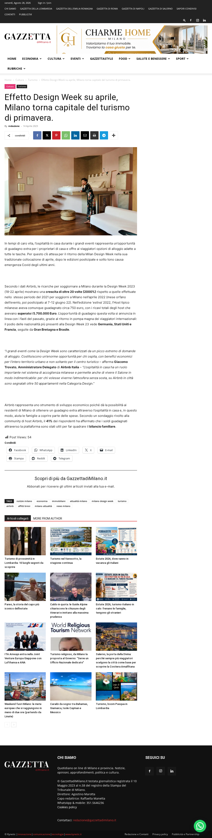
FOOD (123, 59)
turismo (122, 501)
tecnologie (58, 834)
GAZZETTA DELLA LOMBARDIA (36, 8)
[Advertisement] (176, 114)
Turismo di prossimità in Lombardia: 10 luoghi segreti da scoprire (24, 563)
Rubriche (14, 68)
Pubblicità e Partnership (185, 834)
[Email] (85, 135)
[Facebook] (191, 20)
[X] (47, 135)
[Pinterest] (56, 135)
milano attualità (43, 506)
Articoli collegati (17, 518)
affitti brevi (24, 506)
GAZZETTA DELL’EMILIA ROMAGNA (74, 8)
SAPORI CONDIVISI (186, 8)
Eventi (76, 59)
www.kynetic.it (73, 834)
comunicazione (41, 834)
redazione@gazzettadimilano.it (94, 820)
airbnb (10, 506)
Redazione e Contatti (136, 834)
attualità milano (78, 501)
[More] (113, 135)
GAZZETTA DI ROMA (107, 8)
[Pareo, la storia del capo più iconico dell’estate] (25, 587)
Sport (180, 59)
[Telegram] (104, 135)
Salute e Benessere (151, 59)
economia (42, 501)
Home (11, 59)
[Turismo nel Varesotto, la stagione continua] (70, 541)
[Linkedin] (204, 20)
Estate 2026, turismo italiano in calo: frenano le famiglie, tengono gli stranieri (115, 608)
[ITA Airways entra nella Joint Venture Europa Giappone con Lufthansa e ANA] (25, 636)
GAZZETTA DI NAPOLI (133, 8)
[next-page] (13, 724)
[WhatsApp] (66, 135)
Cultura (54, 59)
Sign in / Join (44, 2)
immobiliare (58, 501)
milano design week (102, 501)
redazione (14, 126)
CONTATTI (10, 14)
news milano (63, 506)
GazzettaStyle (101, 59)
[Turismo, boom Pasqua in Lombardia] (116, 686)
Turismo (32, 80)
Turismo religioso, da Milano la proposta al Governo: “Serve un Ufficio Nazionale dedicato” (69, 658)
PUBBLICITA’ (25, 14)
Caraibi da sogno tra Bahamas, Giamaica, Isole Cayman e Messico (69, 708)
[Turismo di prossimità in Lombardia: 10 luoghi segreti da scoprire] (25, 541)
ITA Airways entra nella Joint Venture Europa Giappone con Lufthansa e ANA (23, 658)
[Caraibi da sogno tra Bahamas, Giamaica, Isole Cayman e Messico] (70, 686)
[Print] (94, 135)
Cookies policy (67, 807)
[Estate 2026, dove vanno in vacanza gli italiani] (116, 541)
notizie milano (24, 501)
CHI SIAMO (10, 8)
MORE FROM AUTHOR (47, 518)
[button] (184, 20)
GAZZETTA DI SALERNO (160, 8)
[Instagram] (197, 20)
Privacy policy (160, 834)
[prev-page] (7, 724)
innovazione (24, 834)
